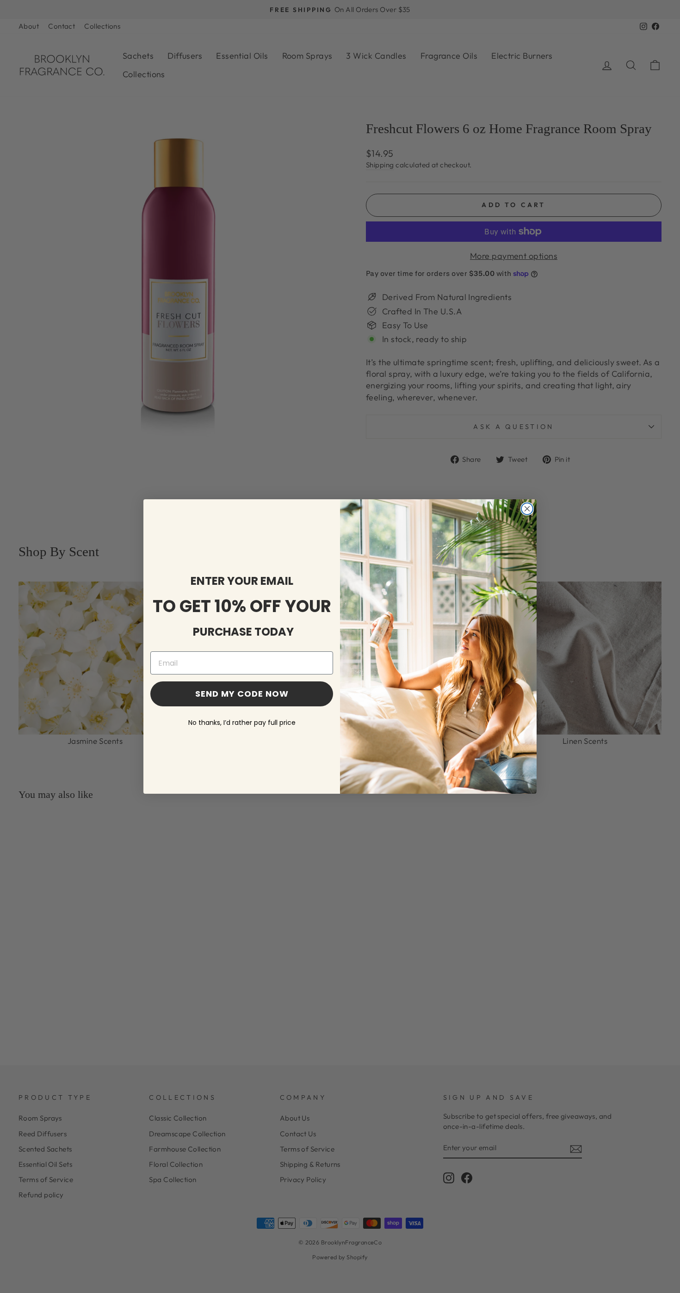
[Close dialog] (527, 509)
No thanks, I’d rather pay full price (242, 722)
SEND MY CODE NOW (242, 693)
